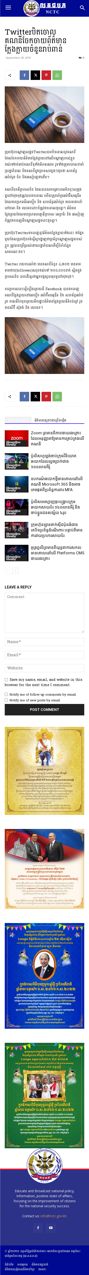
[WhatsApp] (57, 75)
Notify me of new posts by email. (35, 700)
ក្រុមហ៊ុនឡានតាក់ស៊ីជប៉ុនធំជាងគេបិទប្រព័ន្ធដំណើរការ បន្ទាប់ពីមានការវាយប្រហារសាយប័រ (57, 530)
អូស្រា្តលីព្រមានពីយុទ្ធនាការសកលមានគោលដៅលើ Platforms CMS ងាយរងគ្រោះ (57, 553)
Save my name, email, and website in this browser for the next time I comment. (43, 682)
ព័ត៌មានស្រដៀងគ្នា (18, 420)
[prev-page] (8, 571)
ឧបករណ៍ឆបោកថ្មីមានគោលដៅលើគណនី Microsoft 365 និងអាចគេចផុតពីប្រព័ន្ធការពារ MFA (57, 484)
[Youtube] (51, 1228)
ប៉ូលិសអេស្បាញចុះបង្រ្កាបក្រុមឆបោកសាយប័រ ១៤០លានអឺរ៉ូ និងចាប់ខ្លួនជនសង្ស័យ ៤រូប (55, 507)
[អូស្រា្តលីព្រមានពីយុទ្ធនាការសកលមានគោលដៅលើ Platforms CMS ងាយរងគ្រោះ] (16, 553)
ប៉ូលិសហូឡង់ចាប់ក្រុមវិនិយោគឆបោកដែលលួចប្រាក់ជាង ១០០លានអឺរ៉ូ (53, 461)
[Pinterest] (46, 75)
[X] (35, 75)
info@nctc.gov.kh (54, 1216)
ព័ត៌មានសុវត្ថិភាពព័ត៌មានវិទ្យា (13, 443)
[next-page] (15, 571)
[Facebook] (24, 75)
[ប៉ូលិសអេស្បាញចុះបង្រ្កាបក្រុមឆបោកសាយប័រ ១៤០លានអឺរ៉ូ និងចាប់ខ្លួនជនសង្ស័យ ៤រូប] (16, 507)
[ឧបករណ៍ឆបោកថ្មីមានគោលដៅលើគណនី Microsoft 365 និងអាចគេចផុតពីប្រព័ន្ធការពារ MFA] (16, 484)
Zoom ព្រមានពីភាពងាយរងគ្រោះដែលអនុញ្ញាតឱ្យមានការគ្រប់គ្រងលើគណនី (57, 438)
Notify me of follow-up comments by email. (42, 695)
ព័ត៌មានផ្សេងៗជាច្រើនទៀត (50, 420)
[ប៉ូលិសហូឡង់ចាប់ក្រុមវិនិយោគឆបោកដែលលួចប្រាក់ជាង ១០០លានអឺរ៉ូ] (16, 461)
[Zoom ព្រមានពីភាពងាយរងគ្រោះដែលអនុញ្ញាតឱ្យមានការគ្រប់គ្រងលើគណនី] (16, 438)
